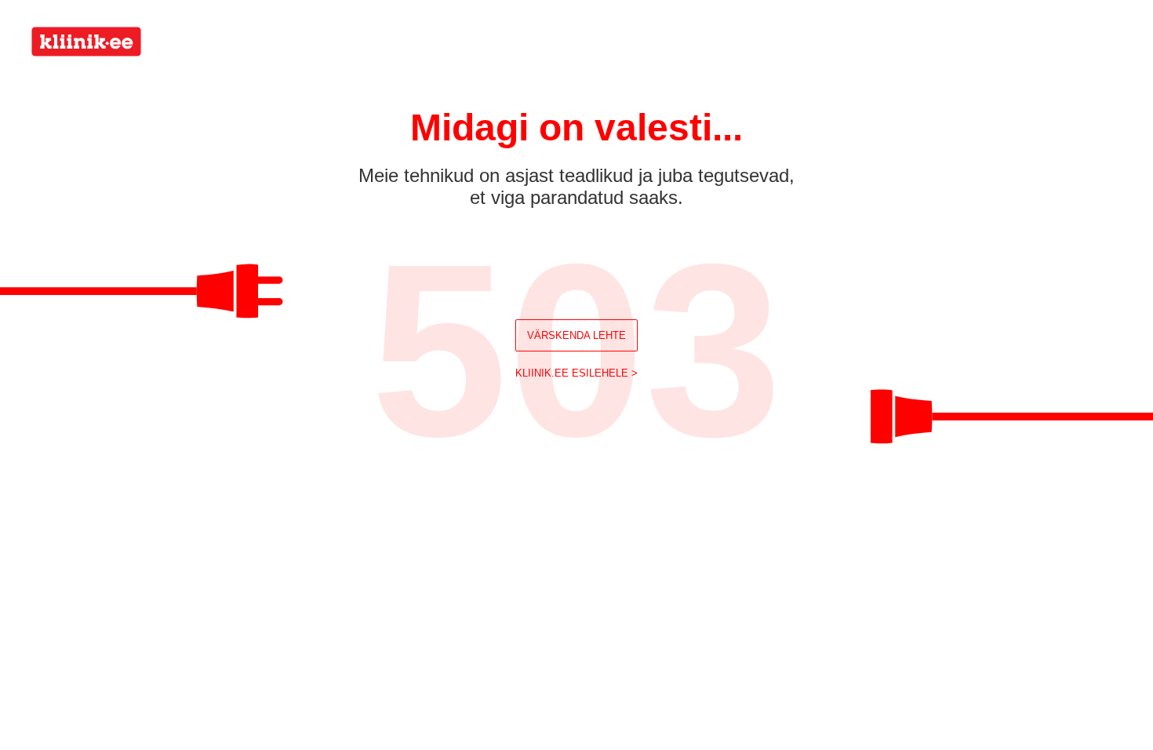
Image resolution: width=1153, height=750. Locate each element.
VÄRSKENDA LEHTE (576, 335)
